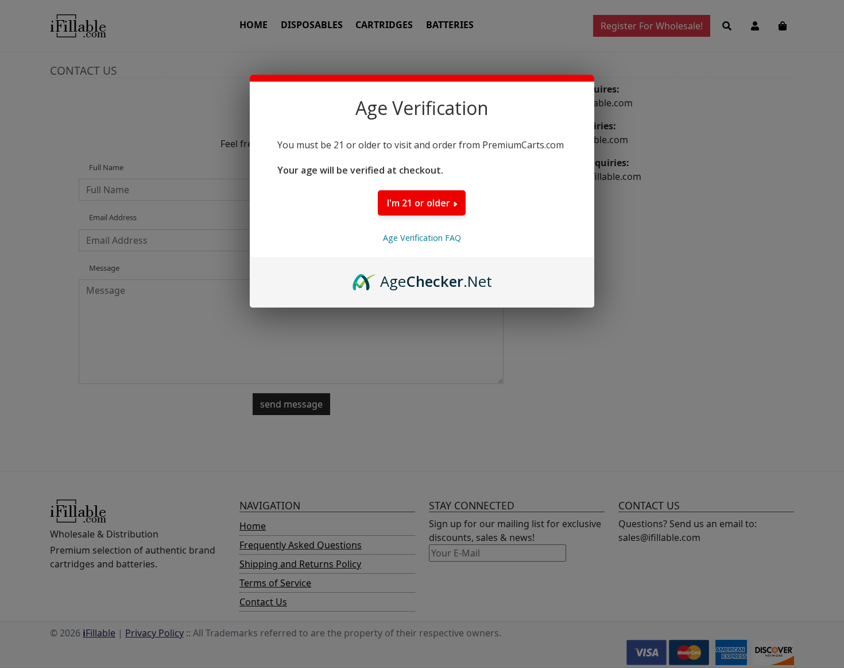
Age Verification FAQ (422, 237)
